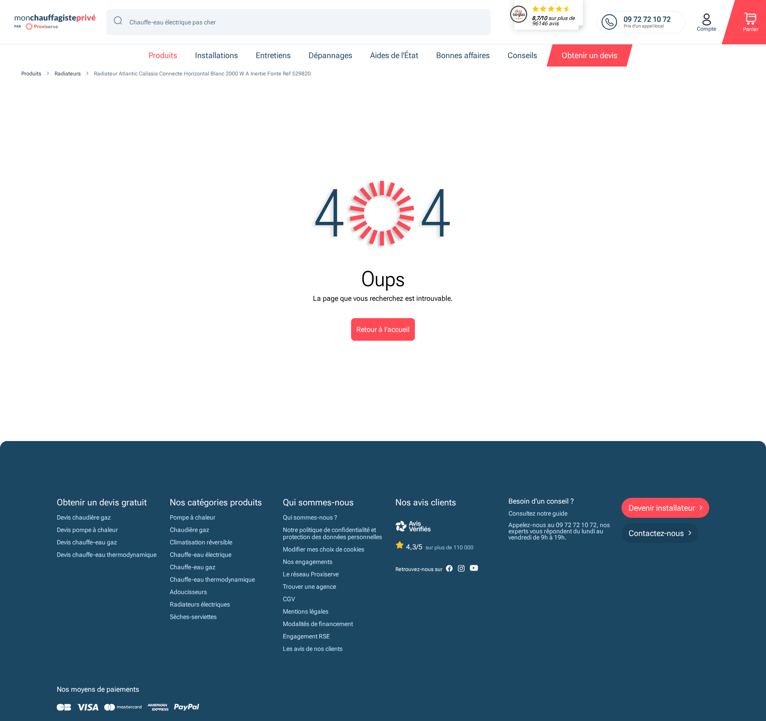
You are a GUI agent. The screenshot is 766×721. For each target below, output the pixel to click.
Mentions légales (305, 611)
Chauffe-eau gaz (192, 567)
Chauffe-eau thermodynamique (212, 579)
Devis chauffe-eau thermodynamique (106, 554)
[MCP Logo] (54, 22)
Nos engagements (307, 561)
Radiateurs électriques (200, 604)
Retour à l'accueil (383, 329)
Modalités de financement (318, 623)
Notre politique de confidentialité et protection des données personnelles (332, 533)
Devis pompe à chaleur (87, 529)
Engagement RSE (306, 636)
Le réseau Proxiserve (311, 574)
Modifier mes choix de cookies (323, 549)
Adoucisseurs (188, 591)
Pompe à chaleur (192, 517)
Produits (31, 73)
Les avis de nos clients (313, 648)
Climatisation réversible (201, 542)
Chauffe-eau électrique (200, 554)
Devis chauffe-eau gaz (87, 542)
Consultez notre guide (537, 513)
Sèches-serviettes (193, 616)
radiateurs (68, 74)
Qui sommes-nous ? (310, 517)
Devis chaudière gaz (84, 517)
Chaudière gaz (189, 529)
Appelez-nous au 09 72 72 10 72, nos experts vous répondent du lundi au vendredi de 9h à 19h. (559, 531)
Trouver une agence (309, 586)
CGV (289, 599)
